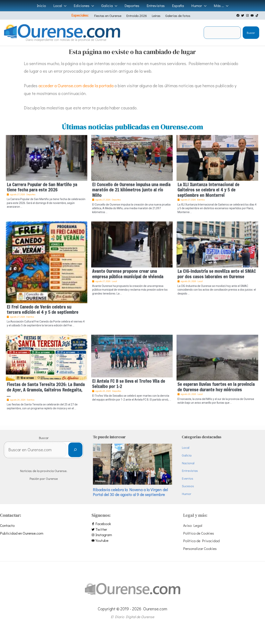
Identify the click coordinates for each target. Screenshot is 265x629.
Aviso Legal (192, 525)
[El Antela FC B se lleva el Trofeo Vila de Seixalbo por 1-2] (132, 355)
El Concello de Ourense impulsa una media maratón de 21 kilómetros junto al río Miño (131, 189)
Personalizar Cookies (200, 548)
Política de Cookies (198, 533)
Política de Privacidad (201, 540)
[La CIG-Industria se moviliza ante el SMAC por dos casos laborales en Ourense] (217, 244)
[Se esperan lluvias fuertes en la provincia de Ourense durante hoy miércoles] (217, 357)
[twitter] (243, 15)
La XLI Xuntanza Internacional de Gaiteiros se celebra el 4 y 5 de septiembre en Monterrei (208, 189)
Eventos (187, 478)
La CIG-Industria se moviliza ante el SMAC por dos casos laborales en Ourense (217, 274)
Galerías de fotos (177, 15)
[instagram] (248, 15)
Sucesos (188, 486)
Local (185, 447)
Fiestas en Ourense (107, 15)
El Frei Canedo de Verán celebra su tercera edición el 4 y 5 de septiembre (42, 309)
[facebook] (238, 15)
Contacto (7, 525)
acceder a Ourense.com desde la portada (75, 85)
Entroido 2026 (136, 15)
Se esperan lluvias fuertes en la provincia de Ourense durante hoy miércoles (216, 387)
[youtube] (253, 15)
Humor (186, 493)
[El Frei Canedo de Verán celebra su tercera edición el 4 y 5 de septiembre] (46, 262)
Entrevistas (190, 470)
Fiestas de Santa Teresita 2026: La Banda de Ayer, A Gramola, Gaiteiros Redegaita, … (46, 389)
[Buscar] (75, 450)
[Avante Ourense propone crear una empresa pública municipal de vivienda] (132, 244)
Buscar (251, 33)
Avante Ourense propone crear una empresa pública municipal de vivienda (127, 274)
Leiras (156, 15)
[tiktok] (257, 15)
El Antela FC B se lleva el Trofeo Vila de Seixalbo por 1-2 (128, 384)
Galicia (186, 455)
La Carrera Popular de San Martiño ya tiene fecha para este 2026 (42, 187)
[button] (64, 5)
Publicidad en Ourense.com (21, 533)
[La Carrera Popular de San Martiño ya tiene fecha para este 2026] (46, 157)
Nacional (188, 463)
